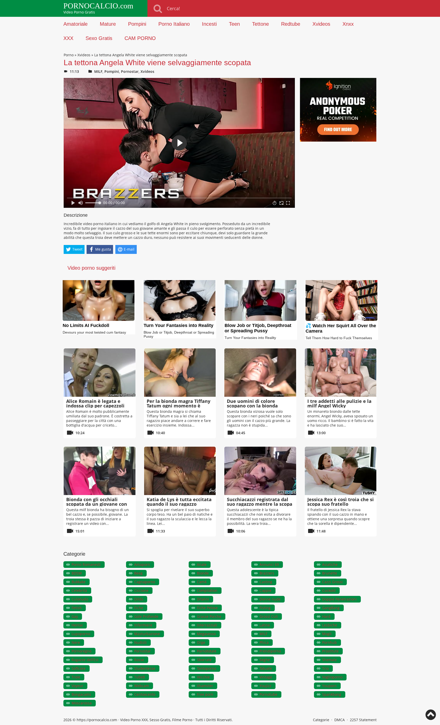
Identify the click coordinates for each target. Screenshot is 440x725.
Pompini (137, 24)
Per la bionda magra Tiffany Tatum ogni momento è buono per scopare (178, 405)
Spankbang (331, 694)
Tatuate (265, 668)
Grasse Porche (209, 616)
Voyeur (77, 685)
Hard (326, 616)
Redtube (290, 24)
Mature (108, 24)
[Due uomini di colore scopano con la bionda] (260, 372)
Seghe (264, 659)
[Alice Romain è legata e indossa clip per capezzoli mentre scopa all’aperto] (99, 372)
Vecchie (203, 677)
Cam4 (202, 581)
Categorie (321, 719)
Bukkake (79, 581)
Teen (234, 24)
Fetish (77, 607)
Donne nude (270, 599)
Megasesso (206, 633)
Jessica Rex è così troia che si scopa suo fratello (340, 501)
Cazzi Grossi (332, 581)
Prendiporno (270, 651)
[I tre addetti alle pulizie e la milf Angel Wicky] (341, 372)
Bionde (203, 573)
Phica (264, 642)
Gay (75, 616)
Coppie (265, 590)
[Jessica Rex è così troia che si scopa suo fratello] (341, 471)
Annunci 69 (269, 564)
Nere (76, 642)
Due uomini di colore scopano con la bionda (252, 403)
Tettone (260, 24)
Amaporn (142, 564)
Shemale (329, 659)
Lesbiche (329, 625)
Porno (69, 54)
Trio (325, 668)
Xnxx (348, 24)
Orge (201, 642)
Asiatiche (330, 564)
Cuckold (329, 590)
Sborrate (204, 659)
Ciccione (141, 590)
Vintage (265, 677)
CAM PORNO (140, 38)
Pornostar (130, 71)
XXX (68, 38)
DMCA (339, 719)
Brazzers (266, 573)
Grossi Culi (268, 616)
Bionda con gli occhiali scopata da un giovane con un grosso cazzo (96, 504)
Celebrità (79, 590)
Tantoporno (206, 668)
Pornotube (268, 694)
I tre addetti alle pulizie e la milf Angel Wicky (339, 403)
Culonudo (80, 599)
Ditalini (203, 599)
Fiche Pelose (207, 607)
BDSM (77, 573)
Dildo (138, 599)
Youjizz (265, 685)
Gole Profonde (146, 616)
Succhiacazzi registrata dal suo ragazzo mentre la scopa (259, 501)
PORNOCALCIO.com (98, 6)
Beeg (138, 573)
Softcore (79, 668)
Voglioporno (332, 677)
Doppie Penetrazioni (339, 599)
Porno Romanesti (86, 564)
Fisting (265, 607)
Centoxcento (144, 694)
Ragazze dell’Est (85, 659)
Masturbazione (147, 633)
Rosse (139, 659)
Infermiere (143, 625)
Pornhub (329, 642)
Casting (265, 581)
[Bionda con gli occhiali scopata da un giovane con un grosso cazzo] (99, 471)
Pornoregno (81, 651)
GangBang (331, 607)
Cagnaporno (144, 581)
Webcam (141, 685)
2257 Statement (363, 719)
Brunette (329, 573)
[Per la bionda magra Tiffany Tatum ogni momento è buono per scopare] (180, 372)
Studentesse (144, 668)
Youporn (329, 685)
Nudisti (140, 642)
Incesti (209, 24)
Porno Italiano (174, 24)
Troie (76, 677)
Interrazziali (207, 625)
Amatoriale (75, 24)
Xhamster (205, 685)
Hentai (77, 625)
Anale (202, 564)
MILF (98, 71)
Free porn (205, 694)
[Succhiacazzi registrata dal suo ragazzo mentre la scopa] (260, 471)
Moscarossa (82, 703)
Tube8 (139, 677)
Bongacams (81, 694)
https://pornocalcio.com (97, 719)
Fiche (138, 607)
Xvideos (321, 24)
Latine (264, 625)
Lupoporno (81, 633)
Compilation (207, 590)
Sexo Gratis (99, 38)
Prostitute (330, 651)
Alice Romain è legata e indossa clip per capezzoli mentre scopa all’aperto (95, 405)
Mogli (327, 633)
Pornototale (206, 651)
